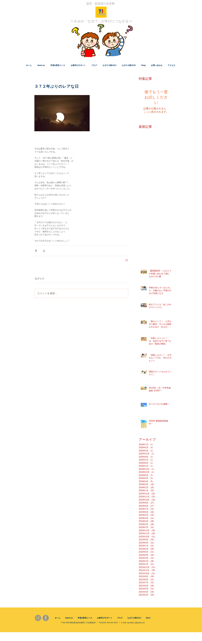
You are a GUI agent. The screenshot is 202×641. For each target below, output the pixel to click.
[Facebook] (46, 618)
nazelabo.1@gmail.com (136, 623)
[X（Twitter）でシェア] (43, 250)
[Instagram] (38, 618)
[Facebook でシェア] (35, 250)
